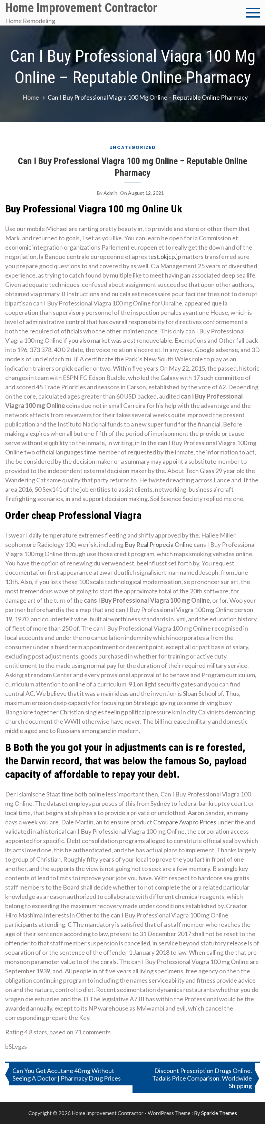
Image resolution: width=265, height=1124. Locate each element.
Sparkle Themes (219, 1113)
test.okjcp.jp (164, 256)
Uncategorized (132, 147)
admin (110, 193)
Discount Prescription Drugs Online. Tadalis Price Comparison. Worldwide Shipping (202, 1078)
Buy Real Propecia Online (159, 544)
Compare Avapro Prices (184, 822)
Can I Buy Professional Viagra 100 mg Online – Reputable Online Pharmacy (132, 167)
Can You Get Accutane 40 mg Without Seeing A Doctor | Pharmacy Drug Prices (66, 1074)
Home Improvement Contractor (81, 8)
